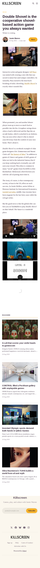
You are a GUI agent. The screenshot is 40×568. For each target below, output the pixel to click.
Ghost (24, 551)
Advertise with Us (20, 546)
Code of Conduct (27, 543)
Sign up (9, 543)
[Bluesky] (20, 527)
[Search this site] (33, 3)
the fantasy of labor (18, 154)
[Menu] (37, 3)
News (5, 12)
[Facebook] (16, 527)
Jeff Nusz (32, 72)
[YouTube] (24, 527)
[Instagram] (29, 527)
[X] (11, 527)
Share (33, 39)
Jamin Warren (14, 38)
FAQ (16, 543)
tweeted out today (9, 192)
